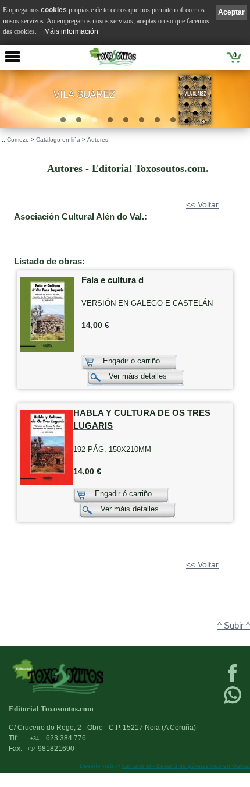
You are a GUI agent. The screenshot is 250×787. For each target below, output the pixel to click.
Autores (97, 139)
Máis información (71, 31)
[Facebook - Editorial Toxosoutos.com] (232, 680)
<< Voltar (202, 204)
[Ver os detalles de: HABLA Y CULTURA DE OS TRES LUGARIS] (46, 482)
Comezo (18, 139)
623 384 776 (58, 738)
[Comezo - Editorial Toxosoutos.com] (113, 56)
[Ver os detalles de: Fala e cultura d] (47, 350)
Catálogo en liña (58, 139)
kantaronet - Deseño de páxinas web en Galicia (186, 766)
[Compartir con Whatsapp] (232, 702)
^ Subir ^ (233, 625)
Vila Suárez (84, 94)
